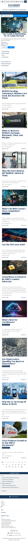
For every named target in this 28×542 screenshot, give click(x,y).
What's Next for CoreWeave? (10, 321)
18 (12, 464)
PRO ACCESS (7, 16)
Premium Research (6, 63)
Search (23, 1)
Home (2, 501)
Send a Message (17, 533)
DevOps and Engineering (7, 481)
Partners (11, 539)
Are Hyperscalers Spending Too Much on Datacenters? (13, 361)
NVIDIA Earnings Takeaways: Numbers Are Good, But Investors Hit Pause (14, 94)
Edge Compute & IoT (6, 483)
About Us (3, 502)
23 (6, 466)
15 (3, 464)
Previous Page (2, 462)
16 (6, 464)
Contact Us (3, 505)
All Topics (4, 490)
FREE (11, 47)
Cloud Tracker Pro (5, 61)
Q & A (14, 12)
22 (24, 464)
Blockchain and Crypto (5, 519)
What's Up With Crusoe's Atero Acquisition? (14, 209)
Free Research (24, 12)
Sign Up (19, 1)
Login (14, 1)
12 (19, 462)
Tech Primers (18, 12)
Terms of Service (21, 538)
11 (16, 462)
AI (2, 475)
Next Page (21, 467)
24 (9, 466)
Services (2, 503)
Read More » (4, 45)
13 (22, 462)
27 (18, 466)
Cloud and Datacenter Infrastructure (10, 477)
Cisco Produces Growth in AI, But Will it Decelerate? (14, 442)
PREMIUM (4, 47)
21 (21, 464)
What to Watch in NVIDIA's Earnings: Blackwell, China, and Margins (12, 134)
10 (13, 462)
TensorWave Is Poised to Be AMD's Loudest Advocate (14, 279)
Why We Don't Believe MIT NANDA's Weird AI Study (13, 173)
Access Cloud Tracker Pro (19, 15)
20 (18, 464)
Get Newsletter (7, 1)
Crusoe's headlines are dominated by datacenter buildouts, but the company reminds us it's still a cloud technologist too (14, 219)
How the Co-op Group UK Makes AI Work (14, 402)
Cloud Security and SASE (7, 479)
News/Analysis (9, 12)
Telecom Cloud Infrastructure (9, 485)
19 (15, 464)
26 (15, 466)
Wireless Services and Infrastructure (10, 487)
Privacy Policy (16, 539)
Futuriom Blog (3, 12)
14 (25, 462)
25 (12, 466)
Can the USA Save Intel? (13, 244)
